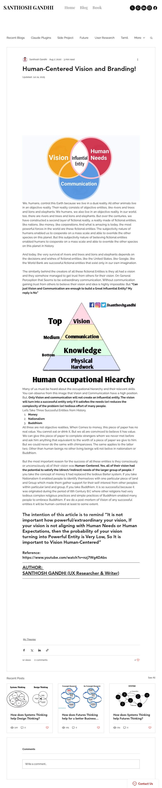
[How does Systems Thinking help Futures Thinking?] (132, 696)
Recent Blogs (16, 37)
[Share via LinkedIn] (39, 650)
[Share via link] (47, 650)
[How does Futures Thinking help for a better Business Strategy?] (81, 696)
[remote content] (81, 108)
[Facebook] (155, 7)
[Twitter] (132, 7)
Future (84, 37)
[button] (151, 37)
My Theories (29, 639)
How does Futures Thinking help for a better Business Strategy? (80, 716)
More (137, 37)
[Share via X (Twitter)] (31, 650)
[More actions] (138, 59)
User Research (105, 37)
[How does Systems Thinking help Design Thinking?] (30, 696)
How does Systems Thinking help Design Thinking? (29, 716)
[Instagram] (149, 7)
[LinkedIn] (143, 7)
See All (151, 677)
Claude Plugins (41, 37)
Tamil (124, 37)
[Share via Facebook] (23, 650)
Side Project (65, 37)
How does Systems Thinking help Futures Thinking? (131, 716)
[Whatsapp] (138, 7)
